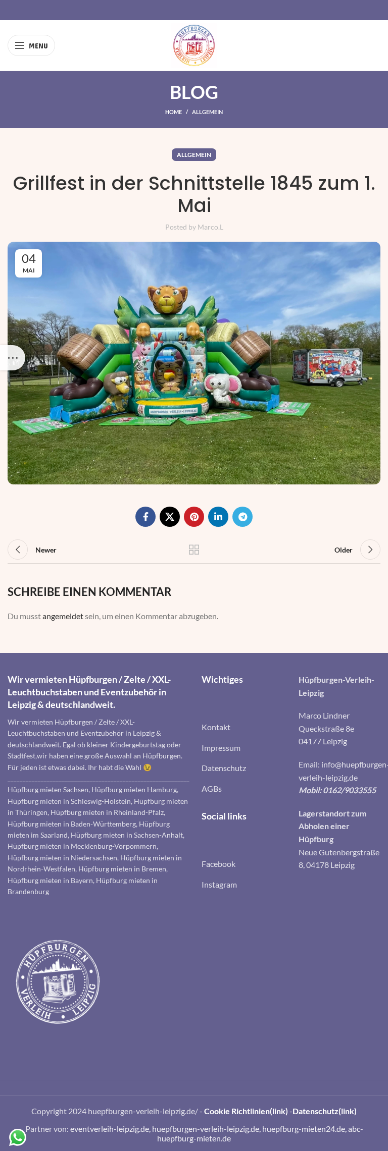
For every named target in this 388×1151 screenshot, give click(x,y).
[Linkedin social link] (218, 517)
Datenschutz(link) (325, 1111)
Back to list (194, 549)
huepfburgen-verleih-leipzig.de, (207, 1128)
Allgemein (207, 111)
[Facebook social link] (145, 517)
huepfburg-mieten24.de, (305, 1128)
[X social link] (170, 517)
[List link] (242, 727)
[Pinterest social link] (194, 517)
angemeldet (62, 616)
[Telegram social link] (242, 517)
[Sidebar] (12, 357)
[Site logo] (194, 44)
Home (173, 111)
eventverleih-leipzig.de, (111, 1128)
